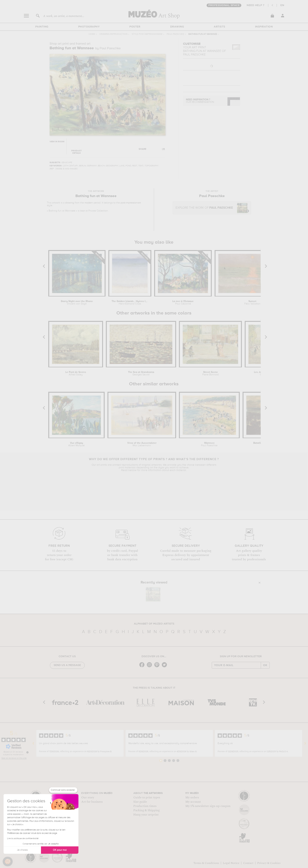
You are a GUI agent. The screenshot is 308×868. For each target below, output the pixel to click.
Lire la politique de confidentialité (22, 838)
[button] (8, 861)
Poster (134, 27)
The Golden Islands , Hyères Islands (130, 302)
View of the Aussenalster (141, 444)
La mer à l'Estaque (183, 302)
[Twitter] (165, 667)
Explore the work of (204, 207)
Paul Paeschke (175, 34)
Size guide (140, 801)
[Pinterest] (157, 667)
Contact (248, 863)
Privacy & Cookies (269, 863)
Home (92, 34)
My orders (192, 797)
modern (88, 203)
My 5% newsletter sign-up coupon (207, 806)
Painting (41, 27)
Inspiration (264, 27)
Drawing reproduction (113, 34)
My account (193, 801)
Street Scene (210, 373)
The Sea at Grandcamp (141, 373)
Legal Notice (231, 863)
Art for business (92, 801)
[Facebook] (143, 667)
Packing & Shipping (146, 810)
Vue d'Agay (76, 444)
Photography (89, 27)
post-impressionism (130, 203)
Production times (144, 806)
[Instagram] (150, 667)
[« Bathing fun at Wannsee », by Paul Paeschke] (153, 594)
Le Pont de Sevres (75, 373)
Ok (265, 665)
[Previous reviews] (33, 743)
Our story (87, 797)
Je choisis (22, 850)
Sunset (252, 302)
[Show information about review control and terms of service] (27, 752)
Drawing (177, 27)
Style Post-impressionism (147, 34)
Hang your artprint (146, 814)
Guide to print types (146, 797)
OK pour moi (60, 850)
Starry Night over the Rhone (77, 302)
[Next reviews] (305, 743)
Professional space (224, 5)
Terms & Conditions (206, 863)
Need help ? (256, 5)
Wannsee (209, 444)
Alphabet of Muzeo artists (154, 624)
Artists (219, 27)
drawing (69, 203)
